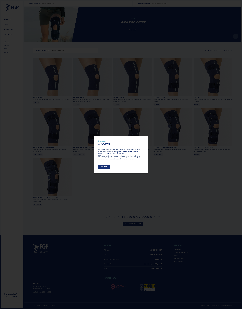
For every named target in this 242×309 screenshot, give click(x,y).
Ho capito (104, 166)
